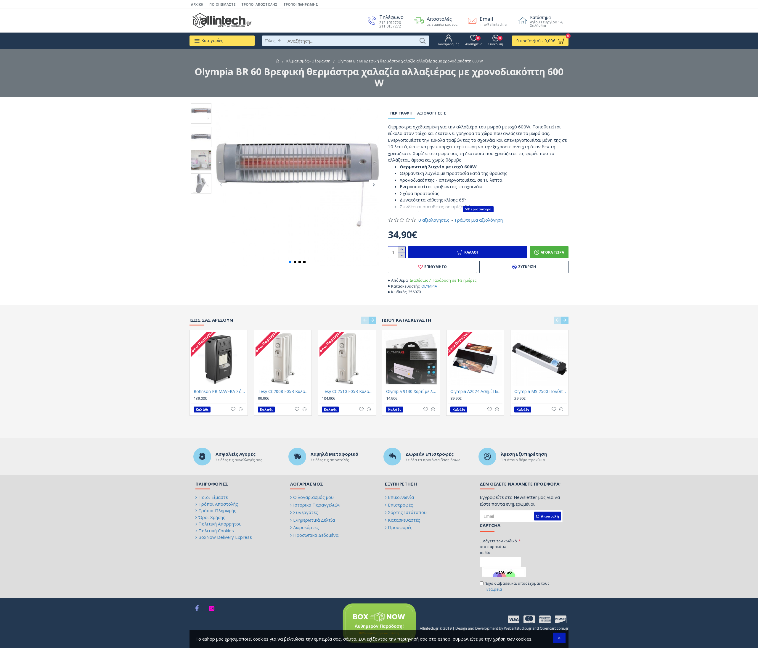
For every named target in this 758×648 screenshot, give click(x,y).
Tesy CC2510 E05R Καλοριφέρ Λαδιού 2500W (348, 391)
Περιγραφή (401, 113)
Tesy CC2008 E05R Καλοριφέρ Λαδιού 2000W (284, 391)
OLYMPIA (429, 286)
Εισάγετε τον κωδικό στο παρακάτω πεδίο (498, 546)
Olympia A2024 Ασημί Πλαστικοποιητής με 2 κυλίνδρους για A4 (476, 391)
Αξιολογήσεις (431, 113)
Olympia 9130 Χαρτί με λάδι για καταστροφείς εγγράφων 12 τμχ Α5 (412, 391)
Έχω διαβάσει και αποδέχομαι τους (517, 586)
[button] (221, 185)
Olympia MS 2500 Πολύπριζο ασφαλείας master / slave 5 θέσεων (540, 391)
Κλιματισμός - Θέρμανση (308, 61)
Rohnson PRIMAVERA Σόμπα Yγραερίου (220, 391)
